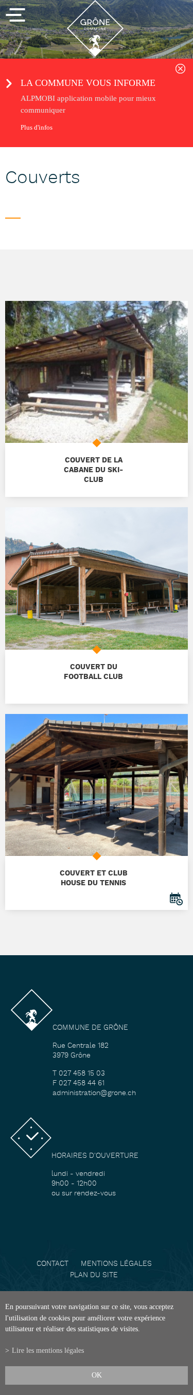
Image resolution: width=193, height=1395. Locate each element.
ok (97, 1375)
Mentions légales (116, 1264)
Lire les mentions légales (48, 1350)
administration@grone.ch (94, 1093)
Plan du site (94, 1275)
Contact (52, 1264)
